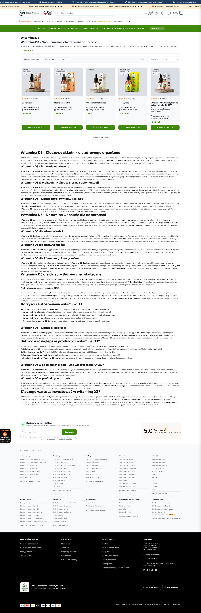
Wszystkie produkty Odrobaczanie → (166, 518)
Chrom (154, 486)
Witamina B (123, 480)
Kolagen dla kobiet (93, 465)
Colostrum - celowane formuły (64, 503)
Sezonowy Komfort (126, 503)
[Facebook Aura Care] (148, 570)
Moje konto (65, 544)
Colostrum (57, 500)
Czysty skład (66, 556)
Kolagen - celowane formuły (96, 459)
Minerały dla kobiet (159, 462)
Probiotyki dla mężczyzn (62, 471)
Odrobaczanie (157, 500)
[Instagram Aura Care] (145, 570)
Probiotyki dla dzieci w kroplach (65, 465)
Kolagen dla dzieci (92, 462)
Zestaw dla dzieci (158, 512)
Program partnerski (68, 552)
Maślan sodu (91, 500)
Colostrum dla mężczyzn (62, 512)
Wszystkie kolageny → (94, 481)
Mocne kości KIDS (62, 103)
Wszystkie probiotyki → (62, 490)
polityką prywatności (65, 439)
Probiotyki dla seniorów (61, 474)
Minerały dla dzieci (158, 459)
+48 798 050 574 (150, 559)
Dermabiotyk (57, 486)
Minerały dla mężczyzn (160, 465)
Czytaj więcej (26, 50)
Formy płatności (26, 552)
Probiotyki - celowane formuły (64, 459)
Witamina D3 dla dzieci (96, 103)
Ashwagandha (25, 477)
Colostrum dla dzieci (60, 506)
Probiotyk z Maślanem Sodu (96, 506)
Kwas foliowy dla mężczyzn (129, 486)
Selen (154, 489)
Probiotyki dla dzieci (60, 462)
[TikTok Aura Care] (152, 570)
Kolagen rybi (90, 471)
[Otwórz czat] (169, 13)
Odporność (27, 103)
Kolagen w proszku (93, 477)
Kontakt (105, 544)
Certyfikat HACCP (152, 587)
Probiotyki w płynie (60, 477)
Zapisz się (69, 432)
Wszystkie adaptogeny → (30, 481)
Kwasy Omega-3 (26, 500)
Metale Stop (123, 509)
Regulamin (106, 552)
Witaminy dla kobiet (126, 462)
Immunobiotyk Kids (60, 518)
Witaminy (122, 456)
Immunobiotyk (58, 515)
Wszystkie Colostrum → (62, 525)
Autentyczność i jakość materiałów (115, 568)
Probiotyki (57, 456)
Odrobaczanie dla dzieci (161, 503)
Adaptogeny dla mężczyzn (30, 471)
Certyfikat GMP (173, 587)
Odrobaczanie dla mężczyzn (162, 509)
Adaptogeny (25, 456)
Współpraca (107, 564)
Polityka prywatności (110, 556)
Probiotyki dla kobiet (60, 468)
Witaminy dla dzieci (126, 459)
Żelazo (154, 483)
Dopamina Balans (125, 506)
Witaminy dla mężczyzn (127, 465)
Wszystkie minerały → (160, 493)
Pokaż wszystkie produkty (100, 137)
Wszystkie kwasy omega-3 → (31, 525)
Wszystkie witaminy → (127, 490)
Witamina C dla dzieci (127, 471)
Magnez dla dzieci (158, 471)
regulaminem (51, 439)
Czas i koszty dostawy (29, 544)
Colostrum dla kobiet (60, 509)
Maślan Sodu (91, 503)
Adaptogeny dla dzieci (28, 465)
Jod (153, 480)
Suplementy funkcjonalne (129, 500)
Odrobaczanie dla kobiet (161, 506)
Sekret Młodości (125, 512)
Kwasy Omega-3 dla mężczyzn (31, 512)
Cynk (153, 474)
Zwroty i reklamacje (110, 560)
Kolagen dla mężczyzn (94, 468)
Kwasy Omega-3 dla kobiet (30, 509)
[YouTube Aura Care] (156, 570)
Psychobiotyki (58, 483)
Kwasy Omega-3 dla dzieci (30, 506)
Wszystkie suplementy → (128, 516)
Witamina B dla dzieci (127, 474)
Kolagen (89, 456)
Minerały (155, 456)
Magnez (155, 477)
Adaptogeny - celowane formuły (32, 459)
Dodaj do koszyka (36, 127)
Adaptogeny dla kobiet (28, 468)
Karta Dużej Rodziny (69, 560)
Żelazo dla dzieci (158, 468)
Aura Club (65, 548)
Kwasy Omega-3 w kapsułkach (31, 518)
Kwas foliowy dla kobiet (127, 483)
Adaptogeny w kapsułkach (30, 474)
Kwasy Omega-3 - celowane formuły (33, 503)
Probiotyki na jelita (60, 480)
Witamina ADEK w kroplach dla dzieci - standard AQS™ (164, 104)
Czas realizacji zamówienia (30, 548)
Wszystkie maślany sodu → (96, 510)
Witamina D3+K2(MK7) (127, 477)
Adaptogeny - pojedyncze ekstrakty (33, 462)
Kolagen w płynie (92, 474)
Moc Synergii (124, 103)
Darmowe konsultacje (110, 548)
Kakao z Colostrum (60, 521)
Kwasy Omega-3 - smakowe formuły (33, 521)
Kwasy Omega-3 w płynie (29, 515)
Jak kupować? (26, 556)
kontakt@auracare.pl (152, 555)
